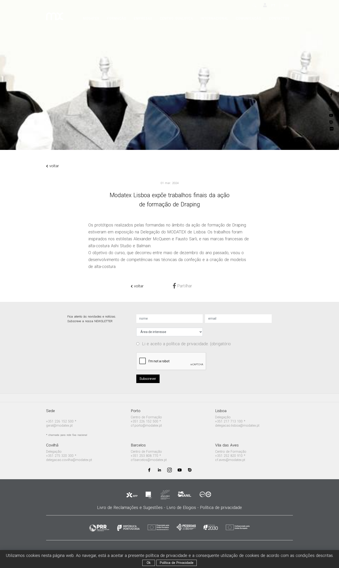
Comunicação (248, 18)
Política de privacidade (221, 507)
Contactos (279, 18)
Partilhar (184, 285)
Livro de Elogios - (183, 507)
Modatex (91, 18)
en (286, 5)
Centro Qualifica (176, 18)
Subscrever (148, 379)
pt (273, 5)
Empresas (143, 18)
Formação (116, 18)
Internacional (214, 18)
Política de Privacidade (176, 563)
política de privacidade (187, 343)
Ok (149, 563)
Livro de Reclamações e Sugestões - (132, 507)
